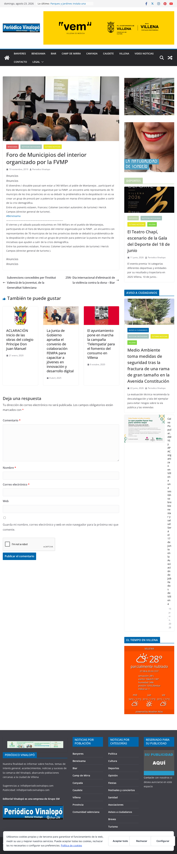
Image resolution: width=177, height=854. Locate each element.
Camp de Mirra (71, 53)
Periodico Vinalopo (41, 169)
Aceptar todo (120, 840)
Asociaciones (115, 804)
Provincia (78, 804)
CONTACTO (20, 61)
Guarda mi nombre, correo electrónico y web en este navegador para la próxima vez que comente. (60, 527)
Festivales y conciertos (121, 790)
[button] (42, 61)
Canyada (91, 53)
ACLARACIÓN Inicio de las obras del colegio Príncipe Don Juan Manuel (19, 339)
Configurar (162, 840)
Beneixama (38, 53)
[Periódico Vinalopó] (7, 58)
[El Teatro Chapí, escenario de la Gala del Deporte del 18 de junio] (149, 200)
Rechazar (141, 840)
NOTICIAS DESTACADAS (31, 147)
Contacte (149, 777)
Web (6, 501)
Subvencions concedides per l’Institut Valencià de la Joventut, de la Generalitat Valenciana (31, 283)
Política (112, 753)
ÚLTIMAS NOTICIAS (52, 147)
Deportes (133, 218)
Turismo (113, 826)
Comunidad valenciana (86, 812)
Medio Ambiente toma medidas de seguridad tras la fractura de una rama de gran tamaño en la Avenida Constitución (148, 365)
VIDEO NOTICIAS (144, 53)
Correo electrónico (16, 484)
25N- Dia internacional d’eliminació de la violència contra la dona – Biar (90, 280)
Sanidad (113, 797)
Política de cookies (71, 845)
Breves (112, 819)
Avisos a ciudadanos (138, 330)
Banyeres (20, 53)
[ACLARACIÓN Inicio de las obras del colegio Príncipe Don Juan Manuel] (20, 309)
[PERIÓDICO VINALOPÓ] (33, 807)
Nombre (9, 468)
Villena (124, 53)
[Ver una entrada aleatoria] (170, 58)
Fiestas (112, 783)
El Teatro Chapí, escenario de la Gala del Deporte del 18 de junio (148, 241)
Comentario (12, 420)
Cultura (112, 761)
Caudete (108, 53)
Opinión (113, 775)
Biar (53, 53)
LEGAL (36, 61)
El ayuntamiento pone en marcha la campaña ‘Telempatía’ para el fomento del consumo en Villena (101, 344)
